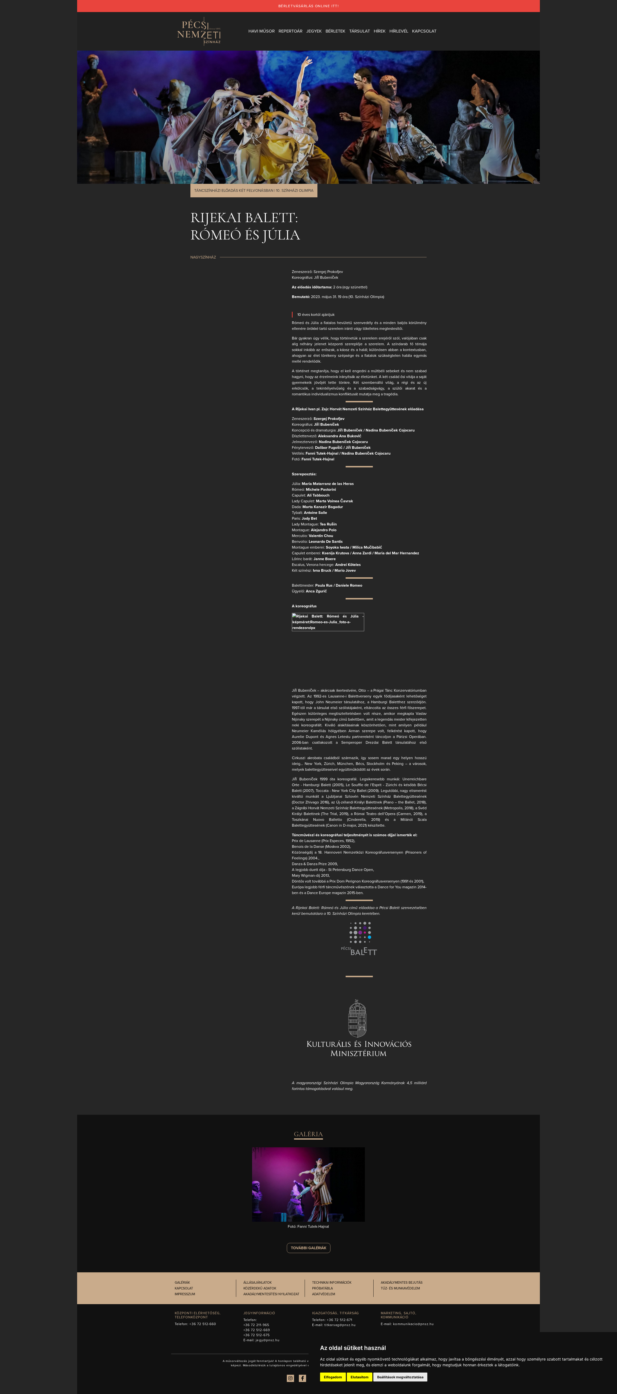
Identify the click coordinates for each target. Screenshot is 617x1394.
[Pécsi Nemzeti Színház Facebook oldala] (302, 1378)
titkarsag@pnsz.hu (340, 1325)
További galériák (308, 1248)
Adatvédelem (323, 1294)
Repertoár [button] (290, 31)
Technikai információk (331, 1283)
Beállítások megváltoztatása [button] (400, 1377)
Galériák (182, 1283)
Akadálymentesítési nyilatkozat (271, 1294)
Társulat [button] (359, 31)
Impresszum (185, 1294)
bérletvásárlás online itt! (308, 6)
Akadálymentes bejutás (402, 1283)
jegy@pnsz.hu (268, 1340)
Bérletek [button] (335, 31)
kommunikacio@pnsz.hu (413, 1324)
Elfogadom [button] (333, 1377)
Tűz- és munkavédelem (400, 1288)
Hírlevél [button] (398, 31)
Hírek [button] (380, 31)
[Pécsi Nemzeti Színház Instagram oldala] (290, 1378)
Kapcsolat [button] (424, 31)
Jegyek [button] (314, 31)
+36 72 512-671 (339, 1320)
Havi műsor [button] (261, 31)
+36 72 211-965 (256, 1325)
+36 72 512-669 (256, 1330)
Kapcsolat (184, 1288)
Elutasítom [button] (360, 1377)
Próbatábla (322, 1288)
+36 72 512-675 (256, 1335)
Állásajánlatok (257, 1283)
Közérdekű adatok (259, 1288)
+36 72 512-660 (202, 1324)
